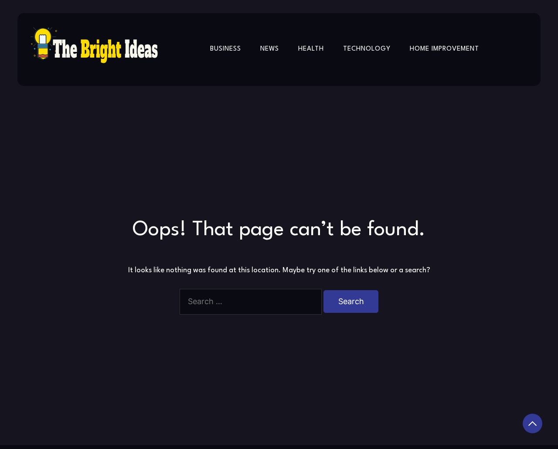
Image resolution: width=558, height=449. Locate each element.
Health (311, 49)
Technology (367, 49)
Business (225, 49)
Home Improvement (444, 49)
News (269, 49)
